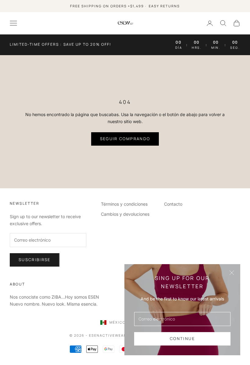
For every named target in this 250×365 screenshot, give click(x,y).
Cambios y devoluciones (125, 214)
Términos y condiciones (124, 204)
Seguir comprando (125, 138)
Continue (182, 338)
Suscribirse (35, 259)
